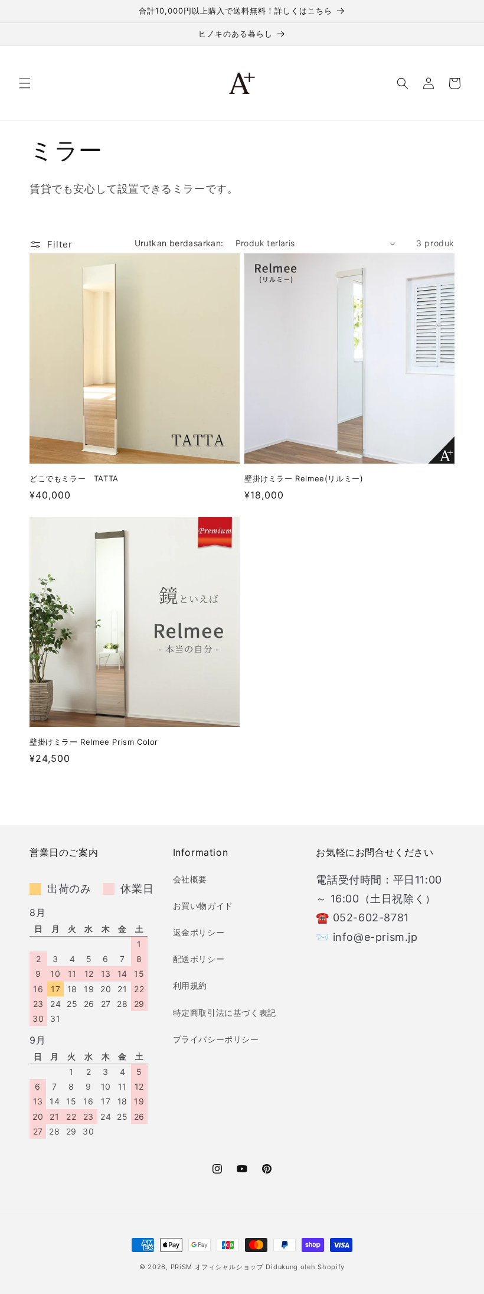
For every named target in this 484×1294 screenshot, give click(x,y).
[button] (25, 83)
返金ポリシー (199, 932)
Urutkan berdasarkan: (179, 243)
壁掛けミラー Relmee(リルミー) (303, 478)
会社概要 (190, 879)
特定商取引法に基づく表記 (224, 1013)
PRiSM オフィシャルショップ (217, 1267)
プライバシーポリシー (216, 1039)
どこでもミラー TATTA (74, 478)
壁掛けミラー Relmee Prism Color (94, 742)
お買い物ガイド (203, 906)
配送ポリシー (199, 959)
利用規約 (190, 985)
